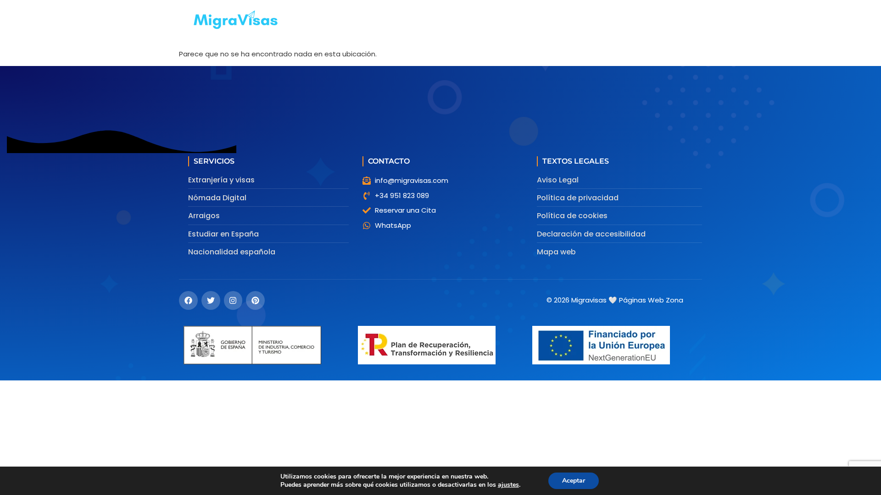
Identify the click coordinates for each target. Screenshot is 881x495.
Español (666, 20)
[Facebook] (188, 300)
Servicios (386, 20)
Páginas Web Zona (651, 300)
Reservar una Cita (459, 20)
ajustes (508, 485)
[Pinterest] (255, 300)
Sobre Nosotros (532, 20)
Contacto (620, 20)
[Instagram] (233, 300)
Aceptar (573, 480)
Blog (582, 20)
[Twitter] (210, 300)
